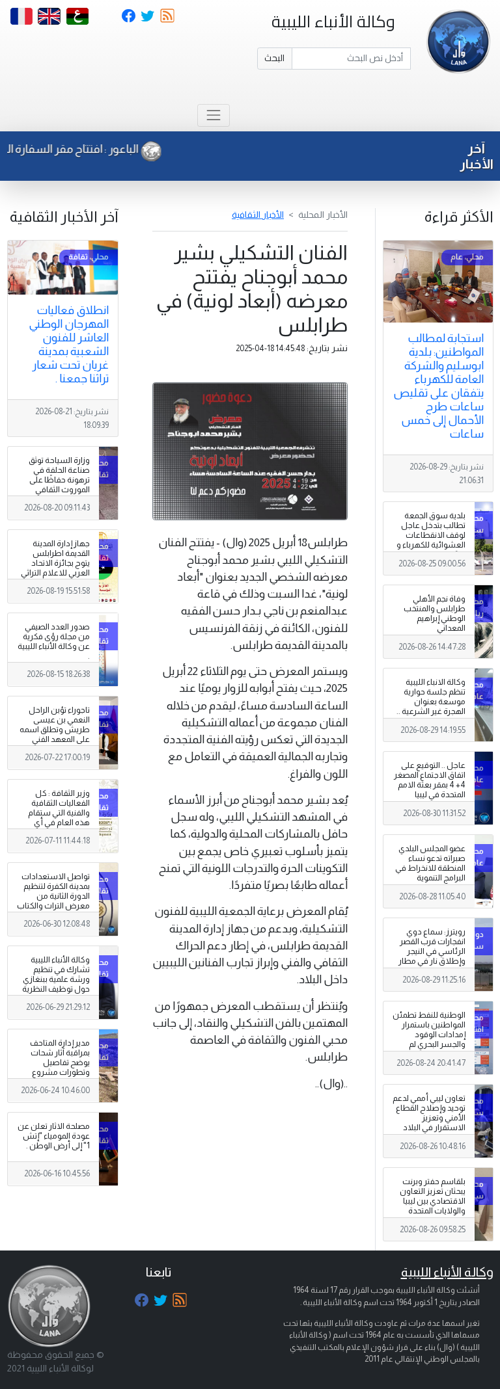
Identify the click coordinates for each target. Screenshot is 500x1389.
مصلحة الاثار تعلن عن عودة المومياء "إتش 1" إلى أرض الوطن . (54, 1136)
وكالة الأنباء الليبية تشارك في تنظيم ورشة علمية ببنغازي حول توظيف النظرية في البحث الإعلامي (56, 979)
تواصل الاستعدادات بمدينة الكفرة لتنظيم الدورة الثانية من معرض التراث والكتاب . (53, 896)
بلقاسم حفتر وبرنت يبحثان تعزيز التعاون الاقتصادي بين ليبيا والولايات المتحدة (432, 1196)
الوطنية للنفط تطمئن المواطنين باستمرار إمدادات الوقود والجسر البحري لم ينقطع (429, 1035)
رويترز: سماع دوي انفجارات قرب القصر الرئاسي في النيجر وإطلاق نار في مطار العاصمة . (431, 951)
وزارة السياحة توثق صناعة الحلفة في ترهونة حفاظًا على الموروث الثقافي (59, 475)
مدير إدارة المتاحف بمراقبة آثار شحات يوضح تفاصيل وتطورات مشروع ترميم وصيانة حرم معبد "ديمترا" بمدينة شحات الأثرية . (57, 1072)
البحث (274, 57)
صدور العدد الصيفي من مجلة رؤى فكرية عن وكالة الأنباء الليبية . (54, 641)
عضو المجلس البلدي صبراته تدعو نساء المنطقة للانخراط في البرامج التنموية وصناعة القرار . (430, 868)
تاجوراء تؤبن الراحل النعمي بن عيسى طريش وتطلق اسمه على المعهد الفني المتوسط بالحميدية (55, 730)
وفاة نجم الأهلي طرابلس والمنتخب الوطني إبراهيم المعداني (434, 613)
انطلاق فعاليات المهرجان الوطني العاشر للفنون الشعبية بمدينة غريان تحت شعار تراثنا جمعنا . (69, 344)
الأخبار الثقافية (258, 214)
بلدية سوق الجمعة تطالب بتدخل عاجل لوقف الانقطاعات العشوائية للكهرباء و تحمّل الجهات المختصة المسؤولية (430, 540)
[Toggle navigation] (213, 115)
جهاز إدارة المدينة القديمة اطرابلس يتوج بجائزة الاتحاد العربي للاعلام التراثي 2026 (55, 563)
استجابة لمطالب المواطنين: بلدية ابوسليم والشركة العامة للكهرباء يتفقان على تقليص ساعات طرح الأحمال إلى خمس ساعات (438, 386)
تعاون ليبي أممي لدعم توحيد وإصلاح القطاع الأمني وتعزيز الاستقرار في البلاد (429, 1113)
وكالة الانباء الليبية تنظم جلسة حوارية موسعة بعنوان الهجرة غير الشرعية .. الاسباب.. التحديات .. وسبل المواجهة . (430, 707)
